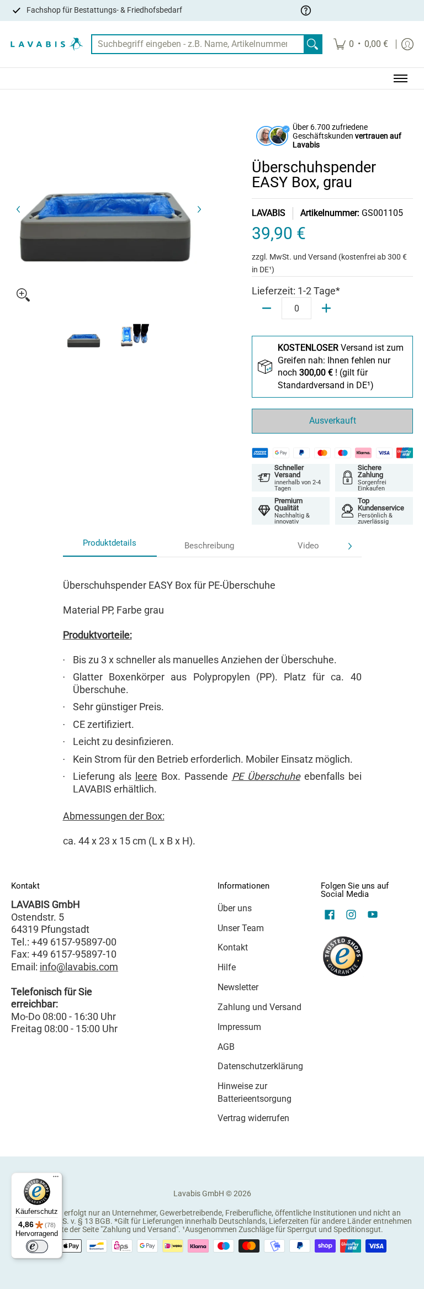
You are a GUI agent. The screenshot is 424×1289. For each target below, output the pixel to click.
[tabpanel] (212, 708)
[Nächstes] (199, 209)
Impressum (239, 1027)
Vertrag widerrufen (253, 1118)
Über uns (235, 908)
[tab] (110, 546)
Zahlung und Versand (259, 1007)
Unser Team (241, 928)
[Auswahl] (326, 308)
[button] (329, 915)
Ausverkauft (332, 420)
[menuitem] (360, 44)
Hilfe (227, 967)
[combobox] (198, 44)
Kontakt (233, 947)
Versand (323, 256)
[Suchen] (312, 44)
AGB (226, 1047)
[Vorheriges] (19, 209)
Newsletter (238, 987)
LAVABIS (268, 213)
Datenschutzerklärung (260, 1066)
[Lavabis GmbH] (47, 44)
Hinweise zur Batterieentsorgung (255, 1092)
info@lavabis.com (79, 967)
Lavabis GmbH (198, 1193)
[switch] (37, 1246)
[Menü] (55, 1179)
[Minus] (267, 308)
